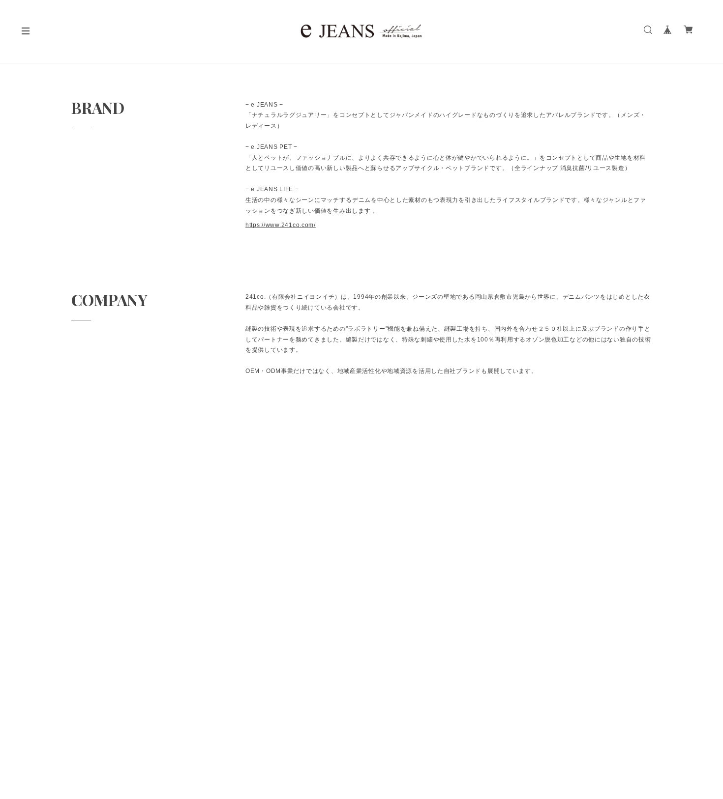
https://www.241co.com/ (280, 225)
